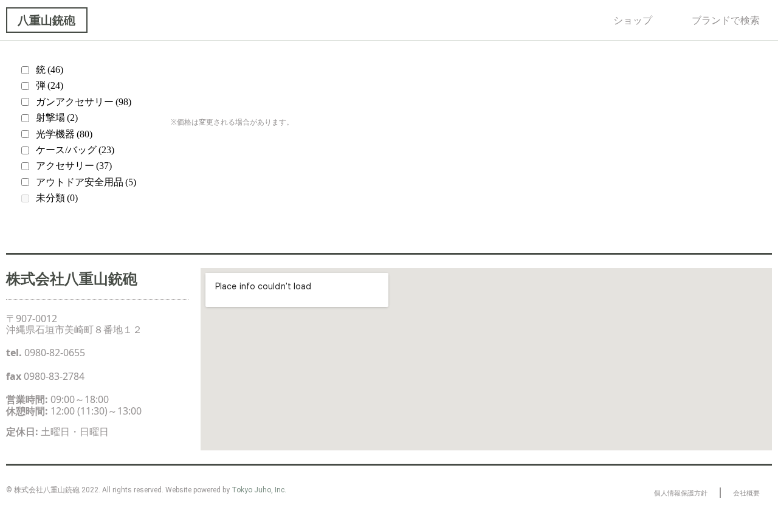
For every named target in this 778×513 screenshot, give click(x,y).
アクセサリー (74, 165)
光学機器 (64, 134)
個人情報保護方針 (680, 492)
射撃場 (57, 117)
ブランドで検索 (726, 20)
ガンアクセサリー (83, 102)
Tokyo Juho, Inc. (259, 490)
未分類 (57, 198)
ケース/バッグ (75, 150)
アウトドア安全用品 (86, 182)
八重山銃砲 (46, 19)
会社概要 (746, 492)
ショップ (632, 20)
